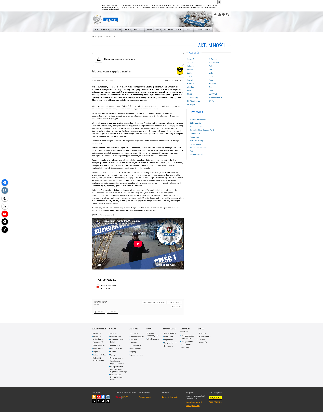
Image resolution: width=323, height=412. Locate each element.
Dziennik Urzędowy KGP (153, 334)
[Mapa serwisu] (219, 14)
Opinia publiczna (136, 355)
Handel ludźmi (195, 144)
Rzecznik (202, 333)
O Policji (112, 328)
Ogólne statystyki (137, 336)
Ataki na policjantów (198, 119)
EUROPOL (213, 94)
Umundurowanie (116, 358)
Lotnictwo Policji (99, 355)
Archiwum (185, 347)
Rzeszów (190, 83)
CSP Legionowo (193, 101)
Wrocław (190, 87)
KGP (189, 90)
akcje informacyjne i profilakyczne (154, 302)
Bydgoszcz (213, 59)
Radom (211, 80)
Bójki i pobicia (195, 123)
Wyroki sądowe (153, 339)
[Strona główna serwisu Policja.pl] (215, 14)
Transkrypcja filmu (108, 286)
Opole (211, 76)
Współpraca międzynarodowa (117, 362)
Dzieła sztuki (195, 134)
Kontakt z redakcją (145, 397)
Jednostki (114, 333)
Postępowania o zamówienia (187, 337)
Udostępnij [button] (100, 312)
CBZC (189, 94)
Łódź (211, 73)
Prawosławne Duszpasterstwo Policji (116, 377)
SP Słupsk (191, 105)
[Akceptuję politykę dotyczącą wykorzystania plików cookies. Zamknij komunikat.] (219, 2)
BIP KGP (125, 397)
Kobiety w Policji (196, 154)
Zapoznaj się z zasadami (194, 402)
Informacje (134, 333)
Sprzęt (112, 355)
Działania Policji (99, 328)
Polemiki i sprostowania (98, 359)
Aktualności (110, 37)
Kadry (192, 151)
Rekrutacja (168, 346)
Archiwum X (98, 342)
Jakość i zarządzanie (198, 148)
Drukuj (180, 80)
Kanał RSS (94, 397)
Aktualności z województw (98, 337)
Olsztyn (190, 76)
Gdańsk (190, 62)
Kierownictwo (115, 336)
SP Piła (211, 101)
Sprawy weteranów (203, 341)
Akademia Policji (215, 97)
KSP (210, 69)
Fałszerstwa (194, 137)
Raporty (133, 352)
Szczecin (212, 83)
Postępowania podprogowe (187, 343)
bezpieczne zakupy (174, 302)
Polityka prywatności (192, 405)
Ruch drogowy (99, 345)
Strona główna (98, 37)
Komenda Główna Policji (117, 341)
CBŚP (211, 90)
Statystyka (133, 328)
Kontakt (201, 328)
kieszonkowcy (176, 306)
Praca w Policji (169, 328)
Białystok (190, 59)
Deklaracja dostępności (170, 397)
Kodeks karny (135, 345)
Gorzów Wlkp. (214, 62)
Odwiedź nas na (99, 397)
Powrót (170, 80)
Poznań (190, 80)
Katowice (190, 66)
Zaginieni (96, 352)
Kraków (190, 69)
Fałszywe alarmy (196, 140)
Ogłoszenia (168, 340)
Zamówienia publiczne (185, 330)
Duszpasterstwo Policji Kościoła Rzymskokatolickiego (118, 369)
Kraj (210, 87)
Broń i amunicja (196, 126)
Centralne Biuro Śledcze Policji (202, 130)
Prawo (148, 328)
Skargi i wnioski (205, 336)
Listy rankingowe (171, 343)
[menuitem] (102, 29)
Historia (113, 352)
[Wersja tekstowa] (223, 14)
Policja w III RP (116, 348)
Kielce (211, 66)
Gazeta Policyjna (193, 97)
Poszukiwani (98, 348)
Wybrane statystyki (133, 341)
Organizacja (115, 345)
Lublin (189, 73)
